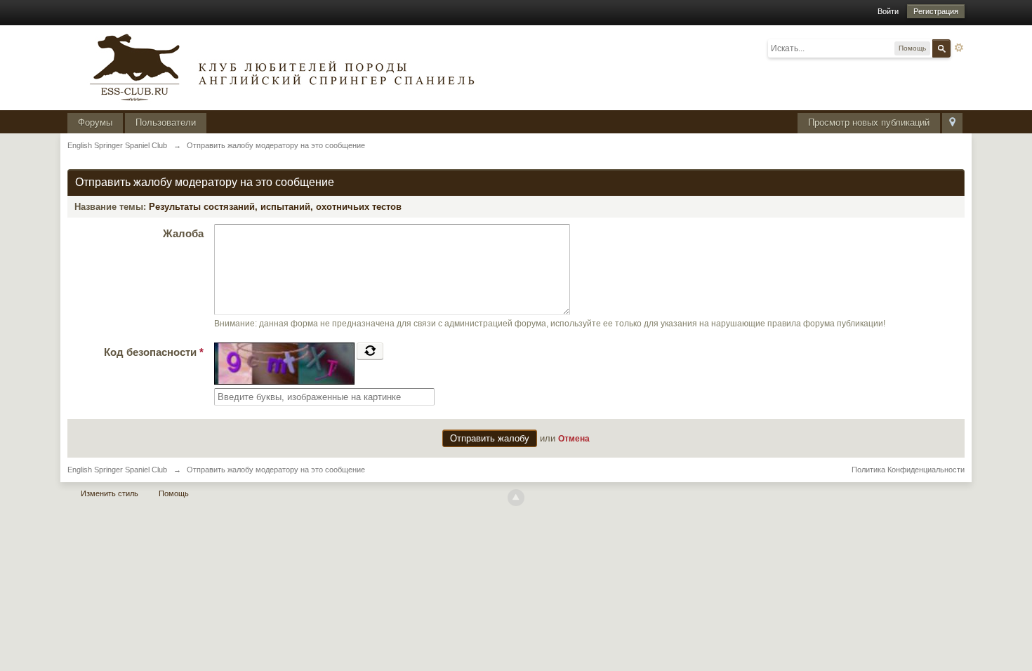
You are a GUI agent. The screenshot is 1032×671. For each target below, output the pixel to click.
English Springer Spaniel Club (117, 469)
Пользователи (165, 122)
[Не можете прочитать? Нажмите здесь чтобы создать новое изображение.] (370, 351)
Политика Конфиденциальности (908, 469)
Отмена (574, 438)
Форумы (95, 122)
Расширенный (959, 47)
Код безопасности (154, 352)
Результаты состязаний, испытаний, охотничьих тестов (275, 206)
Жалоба (183, 233)
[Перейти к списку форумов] (278, 66)
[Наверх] (516, 497)
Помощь (174, 493)
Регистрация (935, 11)
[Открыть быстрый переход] (952, 123)
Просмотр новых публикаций (869, 122)
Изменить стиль (109, 493)
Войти (888, 11)
